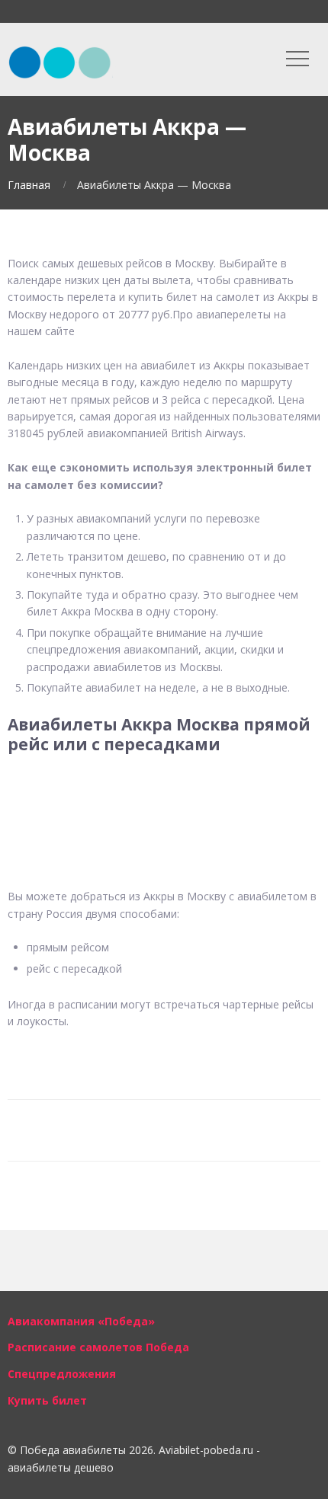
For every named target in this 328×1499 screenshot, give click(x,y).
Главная (29, 184)
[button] (164, 801)
